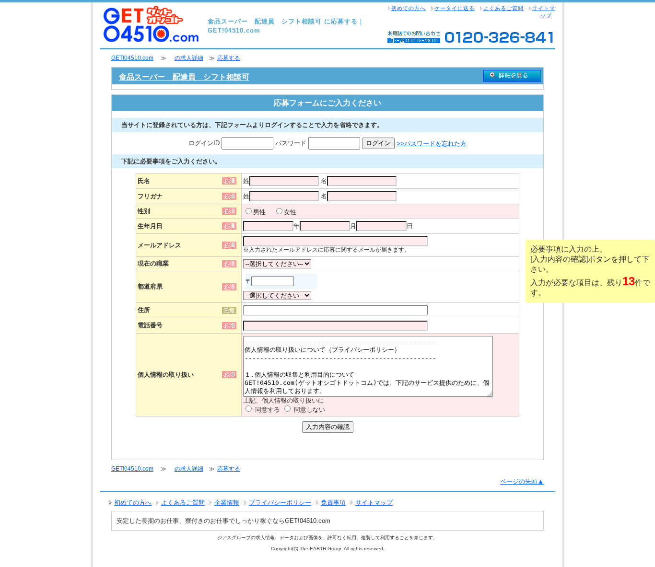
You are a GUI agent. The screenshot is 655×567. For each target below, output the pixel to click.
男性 (259, 212)
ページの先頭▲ (522, 481)
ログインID (205, 143)
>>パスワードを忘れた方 (432, 143)
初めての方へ (408, 8)
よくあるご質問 (503, 8)
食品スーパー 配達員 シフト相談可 (184, 77)
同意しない (309, 409)
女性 (290, 212)
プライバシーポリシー (280, 502)
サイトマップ (543, 11)
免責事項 (333, 502)
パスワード (291, 143)
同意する (267, 409)
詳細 (512, 76)
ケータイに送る (454, 8)
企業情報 (226, 502)
